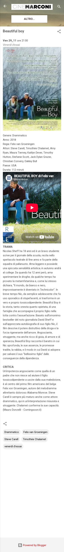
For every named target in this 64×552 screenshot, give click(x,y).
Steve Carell (11, 439)
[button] (59, 32)
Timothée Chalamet (34, 439)
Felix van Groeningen (35, 432)
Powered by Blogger (34, 545)
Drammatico (11, 432)
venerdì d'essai (13, 446)
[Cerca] (59, 7)
